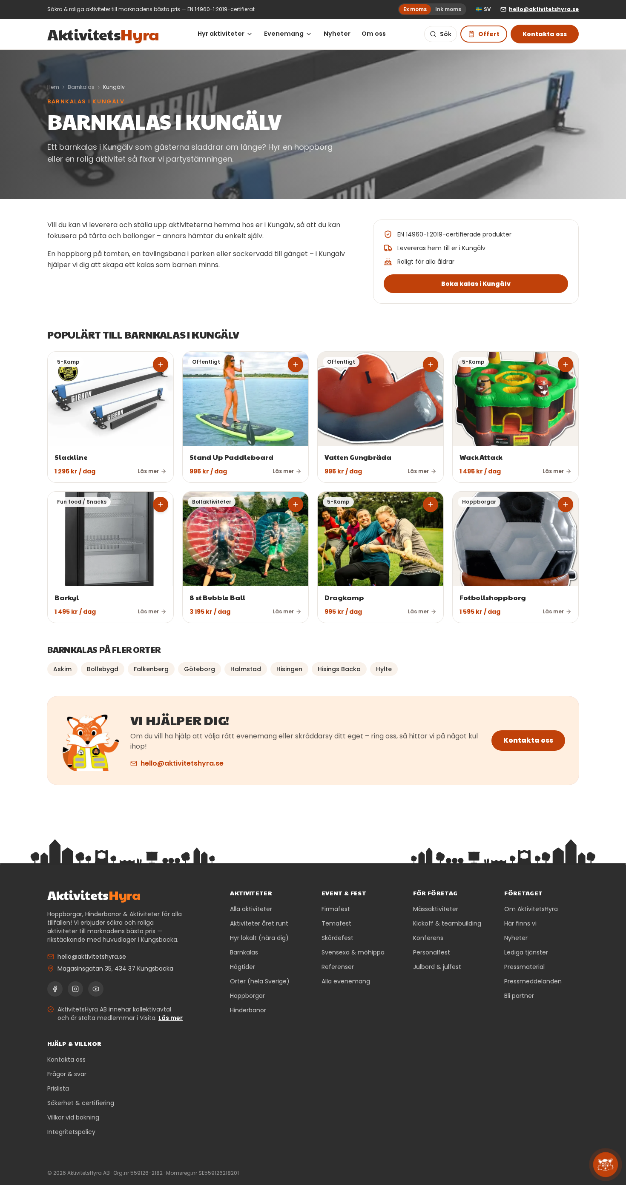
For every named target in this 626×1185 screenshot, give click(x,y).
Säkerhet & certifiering (80, 1103)
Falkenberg (151, 669)
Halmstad (245, 669)
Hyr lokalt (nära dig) (259, 938)
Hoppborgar (247, 995)
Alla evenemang (346, 981)
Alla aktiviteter (251, 909)
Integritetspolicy (71, 1132)
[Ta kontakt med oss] (605, 1164)
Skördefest (337, 938)
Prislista (58, 1088)
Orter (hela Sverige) (260, 981)
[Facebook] (55, 989)
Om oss (374, 33)
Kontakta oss (545, 34)
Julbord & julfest (437, 967)
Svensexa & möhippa (353, 952)
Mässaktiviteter (435, 909)
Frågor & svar (66, 1074)
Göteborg (199, 669)
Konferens (428, 938)
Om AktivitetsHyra (531, 909)
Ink (448, 9)
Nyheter (337, 33)
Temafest (336, 923)
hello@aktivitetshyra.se (182, 763)
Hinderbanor (248, 1010)
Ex (415, 9)
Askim (62, 669)
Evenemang (284, 33)
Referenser (338, 967)
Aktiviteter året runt (259, 923)
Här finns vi (520, 923)
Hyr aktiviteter (221, 33)
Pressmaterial (524, 967)
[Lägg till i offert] (160, 364)
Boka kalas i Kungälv (476, 283)
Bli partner (519, 995)
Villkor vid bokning (73, 1117)
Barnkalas (81, 87)
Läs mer (170, 1018)
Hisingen (289, 669)
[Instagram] (75, 989)
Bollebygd (102, 669)
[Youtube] (95, 989)
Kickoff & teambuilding (447, 923)
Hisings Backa (339, 669)
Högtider (242, 967)
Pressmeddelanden (533, 981)
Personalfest (431, 952)
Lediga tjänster (526, 952)
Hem (53, 87)
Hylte (384, 669)
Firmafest (336, 909)
